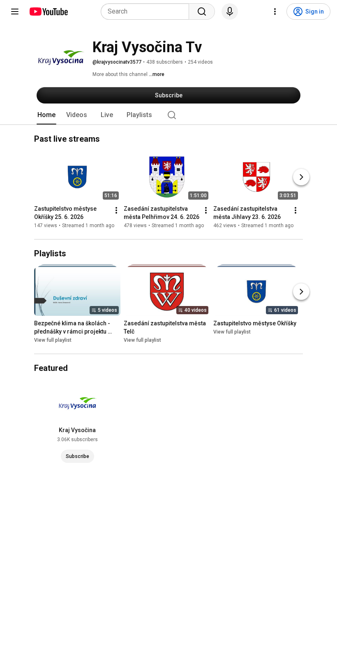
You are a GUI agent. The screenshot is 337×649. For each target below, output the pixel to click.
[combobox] (147, 11)
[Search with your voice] (230, 11)
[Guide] (15, 11)
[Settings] (275, 11)
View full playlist (53, 340)
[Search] (202, 11)
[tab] (46, 115)
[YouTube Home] (48, 11)
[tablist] (168, 115)
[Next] (301, 177)
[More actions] (116, 210)
